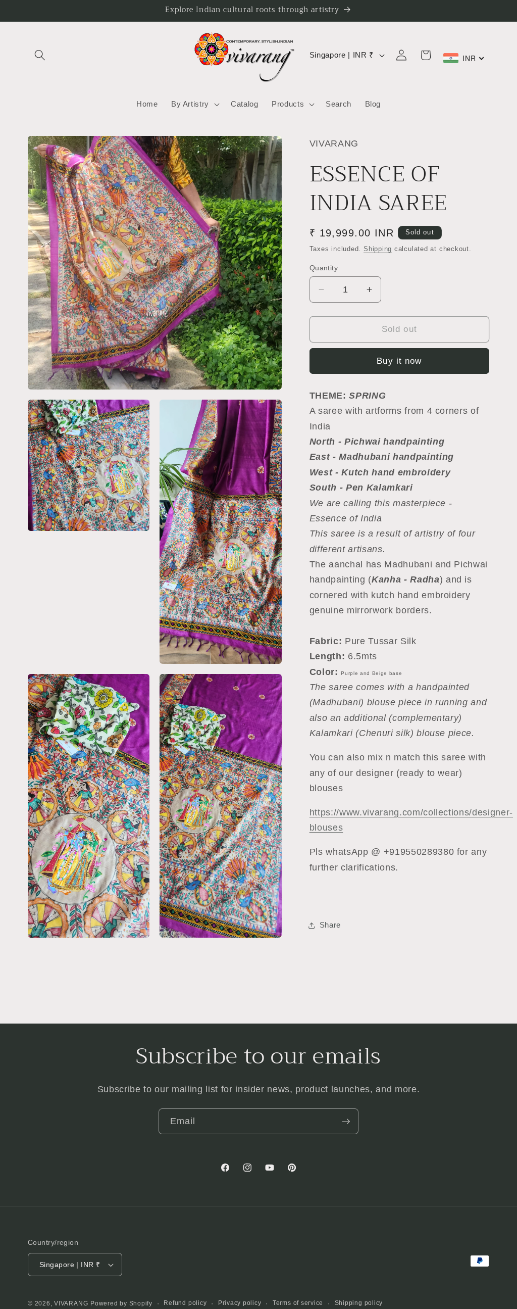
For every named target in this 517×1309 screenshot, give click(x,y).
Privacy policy (240, 1302)
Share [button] (330, 924)
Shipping (378, 249)
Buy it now (399, 360)
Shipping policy (359, 1302)
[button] (40, 55)
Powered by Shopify (121, 1303)
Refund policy (185, 1302)
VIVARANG (71, 1303)
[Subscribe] (346, 1121)
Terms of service (298, 1302)
